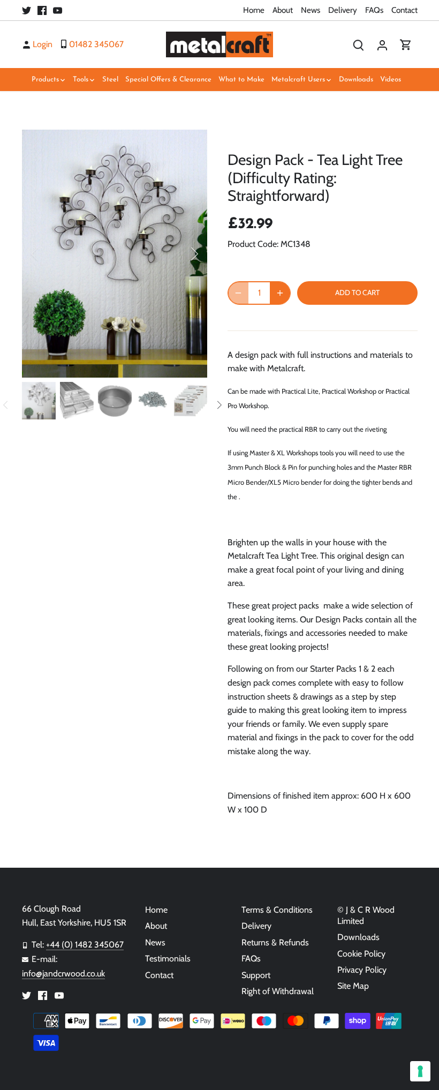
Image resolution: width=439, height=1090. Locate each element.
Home (253, 10)
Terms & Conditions (277, 910)
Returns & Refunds (275, 942)
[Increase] (280, 293)
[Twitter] (26, 10)
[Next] (180, 254)
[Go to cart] (405, 44)
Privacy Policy (362, 970)
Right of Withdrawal (277, 991)
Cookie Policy (361, 954)
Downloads (358, 937)
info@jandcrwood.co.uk (63, 973)
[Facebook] (42, 10)
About (283, 10)
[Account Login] (382, 44)
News (310, 10)
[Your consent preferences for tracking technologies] (420, 1071)
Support (255, 975)
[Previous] (48, 254)
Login (42, 44)
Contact (404, 10)
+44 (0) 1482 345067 (85, 944)
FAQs (374, 10)
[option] (115, 254)
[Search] (358, 44)
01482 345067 (96, 44)
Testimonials (168, 958)
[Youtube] (57, 10)
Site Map (353, 986)
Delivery (342, 10)
